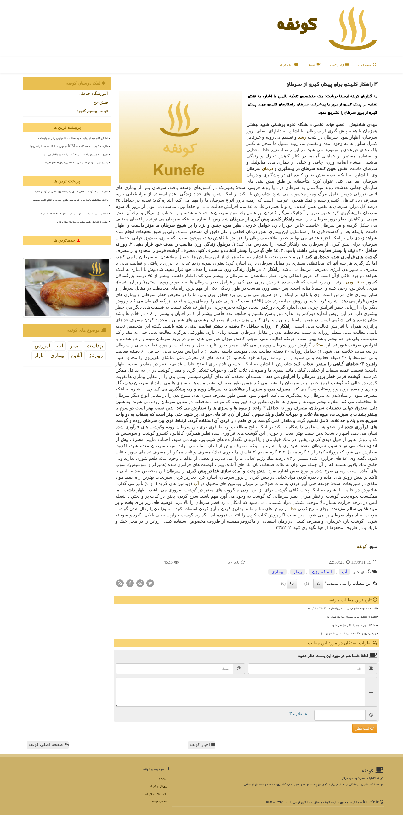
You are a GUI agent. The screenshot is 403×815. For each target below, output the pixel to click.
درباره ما (162, 778)
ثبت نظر (363, 728)
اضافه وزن (356, 282)
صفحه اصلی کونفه (46, 744)
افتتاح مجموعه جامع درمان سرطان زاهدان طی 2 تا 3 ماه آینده (342, 608)
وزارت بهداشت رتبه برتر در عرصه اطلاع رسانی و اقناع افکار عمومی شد (70, 202)
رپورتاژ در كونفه (158, 786)
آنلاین (76, 355)
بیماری (277, 571)
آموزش (312, 65)
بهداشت (95, 345)
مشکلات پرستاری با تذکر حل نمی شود (354, 625)
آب (196, 483)
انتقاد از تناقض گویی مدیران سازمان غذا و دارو (351, 616)
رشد (302, 137)
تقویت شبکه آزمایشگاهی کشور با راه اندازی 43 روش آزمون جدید (71, 191)
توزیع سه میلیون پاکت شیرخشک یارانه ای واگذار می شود (75, 154)
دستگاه (318, 345)
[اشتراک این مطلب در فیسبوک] (130, 583)
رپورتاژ (96, 355)
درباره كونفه (287, 65)
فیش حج (101, 102)
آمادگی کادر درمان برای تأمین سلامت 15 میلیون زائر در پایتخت (73, 138)
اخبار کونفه (200, 744)
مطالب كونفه (159, 801)
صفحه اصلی (365, 65)
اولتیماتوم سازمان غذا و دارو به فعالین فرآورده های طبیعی (76, 162)
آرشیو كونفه (337, 65)
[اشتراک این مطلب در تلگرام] (140, 583)
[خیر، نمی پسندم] (292, 583)
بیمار (297, 571)
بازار (38, 355)
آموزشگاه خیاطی (93, 93)
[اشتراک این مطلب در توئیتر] (150, 583)
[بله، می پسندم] (318, 583)
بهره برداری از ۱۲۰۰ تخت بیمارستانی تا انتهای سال (349, 633)
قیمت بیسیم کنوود (92, 110)
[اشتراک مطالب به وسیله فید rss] (120, 583)
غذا (293, 508)
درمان (267, 168)
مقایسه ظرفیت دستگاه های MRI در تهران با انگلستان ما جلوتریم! (69, 146)
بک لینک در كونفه (156, 794)
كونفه (297, 23)
